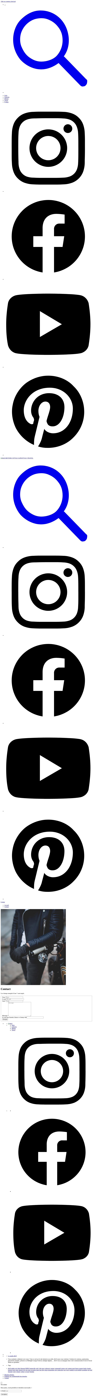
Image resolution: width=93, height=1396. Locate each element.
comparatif (58, 1368)
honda (89, 1368)
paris (37, 1370)
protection (60, 1370)
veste (14, 1371)
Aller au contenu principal (8, 1)
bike (19, 1368)
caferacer (47, 1368)
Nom (4, 997)
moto (16, 1370)
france (77, 1368)
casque (52, 1368)
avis (16, 1368)
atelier (13, 1368)
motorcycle (22, 1370)
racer (67, 1370)
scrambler (84, 1370)
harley (85, 1368)
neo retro (28, 1370)
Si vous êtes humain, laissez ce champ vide (14, 1017)
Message (5, 1015)
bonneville (32, 1368)
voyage (27, 1371)
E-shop (6, 102)
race (64, 1370)
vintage (18, 1371)
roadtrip (71, 1370)
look (14, 1370)
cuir (66, 1368)
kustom (10, 1370)
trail (91, 1370)
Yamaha (31, 1371)
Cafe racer (41, 1368)
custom (70, 1368)
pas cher (41, 1370)
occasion (33, 1370)
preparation (51, 1370)
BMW (27, 1368)
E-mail (4, 999)
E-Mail (3, 1391)
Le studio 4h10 (12, 1356)
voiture (23, 1371)
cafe (37, 1368)
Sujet (4, 1001)
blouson (23, 1368)
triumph (10, 1371)
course (63, 1368)
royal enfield (77, 1370)
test (89, 1370)
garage (81, 1368)
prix (56, 1370)
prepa (46, 1370)
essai (73, 1368)
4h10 (9, 1368)
